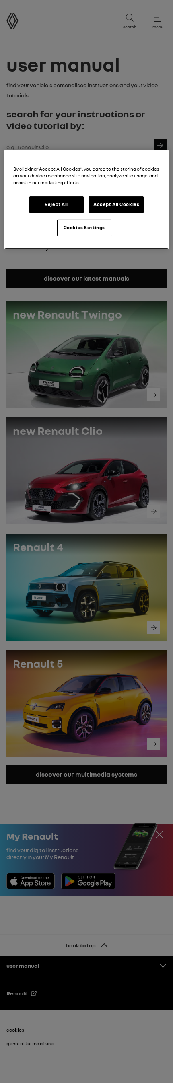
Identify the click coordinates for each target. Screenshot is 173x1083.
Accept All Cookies (116, 204)
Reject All (56, 204)
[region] (86, 199)
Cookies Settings (84, 227)
